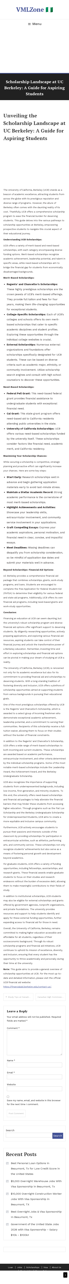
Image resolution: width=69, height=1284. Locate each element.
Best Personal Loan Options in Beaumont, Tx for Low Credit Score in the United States (35, 1168)
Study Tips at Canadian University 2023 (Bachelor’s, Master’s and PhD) (20, 997)
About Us (56, 1267)
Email (11, 1072)
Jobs (19, 1267)
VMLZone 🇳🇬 (34, 9)
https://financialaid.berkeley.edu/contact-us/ (27, 986)
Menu (37, 24)
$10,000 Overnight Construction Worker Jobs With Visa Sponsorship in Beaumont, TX (36, 1199)
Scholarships (32, 1267)
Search (10, 1130)
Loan (10, 1267)
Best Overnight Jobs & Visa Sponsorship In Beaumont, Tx (36, 1214)
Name (11, 1060)
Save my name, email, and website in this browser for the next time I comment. (34, 1102)
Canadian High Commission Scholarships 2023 (52, 997)
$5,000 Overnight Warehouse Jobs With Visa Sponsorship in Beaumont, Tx (36, 1184)
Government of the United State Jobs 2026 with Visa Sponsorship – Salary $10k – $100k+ (35, 1230)
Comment (13, 1028)
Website (11, 1084)
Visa (46, 1267)
